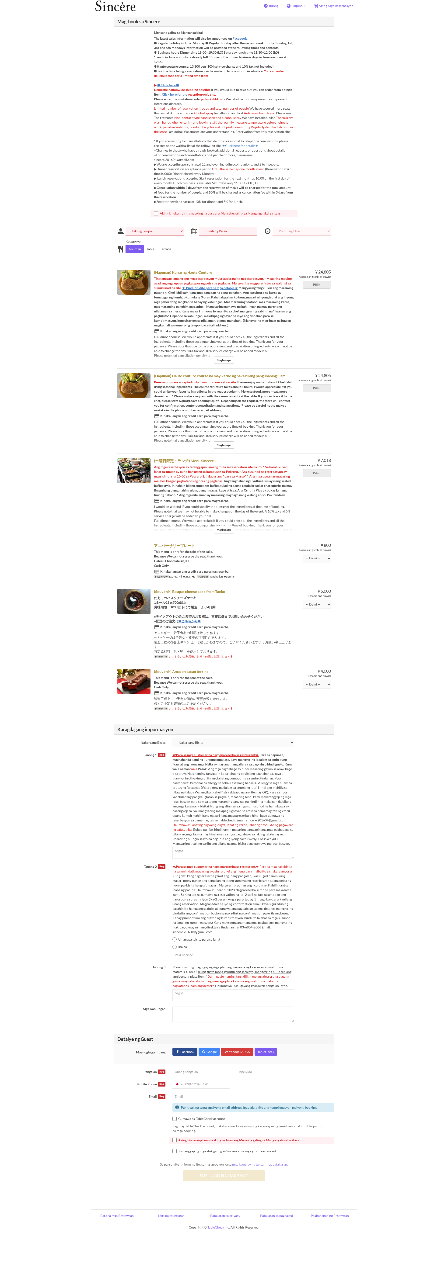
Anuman (135, 249)
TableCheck (266, 1052)
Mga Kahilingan (154, 1009)
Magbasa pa (224, 360)
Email (156, 1096)
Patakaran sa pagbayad (276, 1216)
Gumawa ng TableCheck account (201, 1119)
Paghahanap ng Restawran (330, 1216)
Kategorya (133, 241)
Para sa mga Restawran (117, 1216)
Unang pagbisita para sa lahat (199, 939)
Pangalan (154, 1072)
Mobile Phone (150, 1084)
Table (150, 249)
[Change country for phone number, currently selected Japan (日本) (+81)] (178, 1084)
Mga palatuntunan (171, 1216)
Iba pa (182, 947)
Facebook (240, 38)
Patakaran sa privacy (225, 1216)
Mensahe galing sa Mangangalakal (178, 33)
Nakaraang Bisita (153, 742)
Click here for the (174, 94)
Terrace (165, 249)
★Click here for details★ (240, 146)
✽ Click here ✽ (168, 85)
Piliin (317, 285)
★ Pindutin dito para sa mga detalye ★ (210, 288)
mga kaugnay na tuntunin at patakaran (259, 1164)
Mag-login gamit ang (150, 1052)
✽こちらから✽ (190, 621)
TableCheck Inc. (218, 1227)
